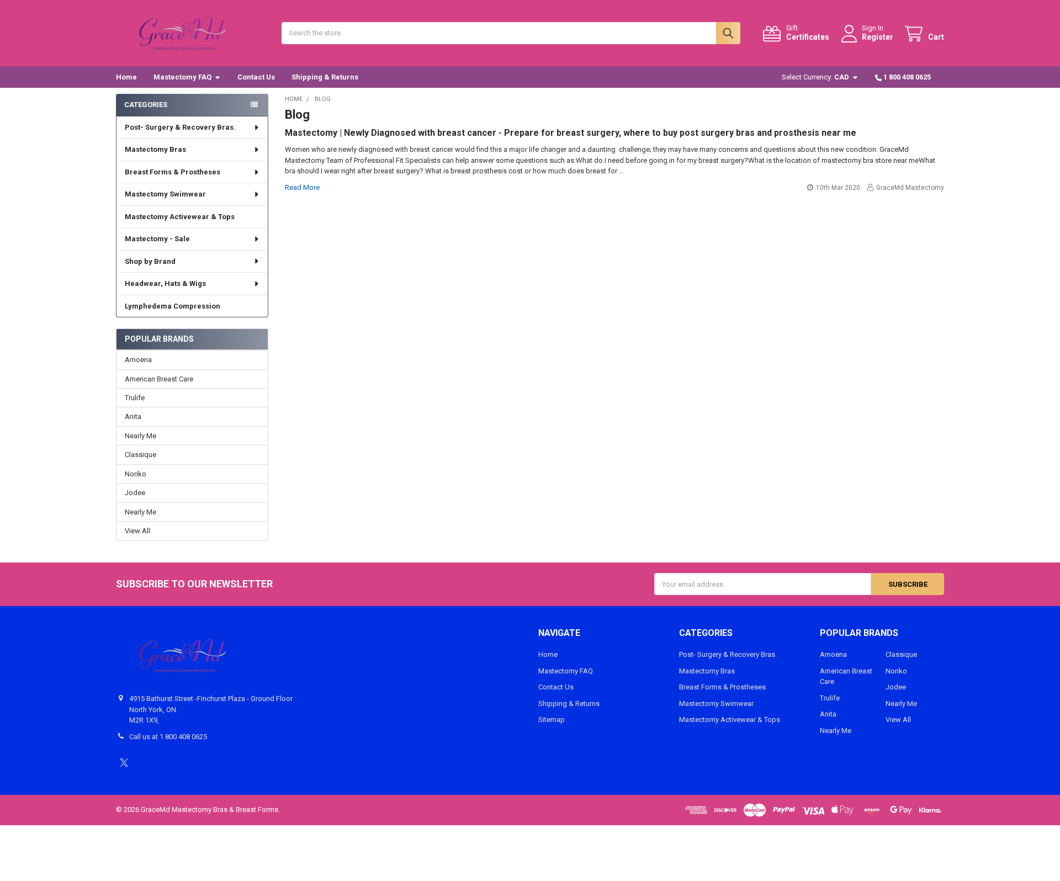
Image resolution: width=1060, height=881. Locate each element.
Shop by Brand (150, 261)
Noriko (135, 474)
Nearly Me (140, 436)
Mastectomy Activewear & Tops (180, 217)
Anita (133, 416)
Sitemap (551, 719)
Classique (140, 454)
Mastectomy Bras (155, 149)
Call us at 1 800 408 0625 (168, 737)
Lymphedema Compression (172, 306)
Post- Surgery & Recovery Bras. (180, 127)
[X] (124, 763)
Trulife (135, 398)
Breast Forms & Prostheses (172, 172)
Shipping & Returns (325, 77)
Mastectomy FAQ (182, 77)
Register (877, 37)
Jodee (135, 493)
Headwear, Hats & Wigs (165, 283)
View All (137, 531)
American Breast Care (159, 379)
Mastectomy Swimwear (165, 194)
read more (302, 187)
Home (126, 77)
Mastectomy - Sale (157, 239)
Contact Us (256, 77)
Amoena (138, 359)
